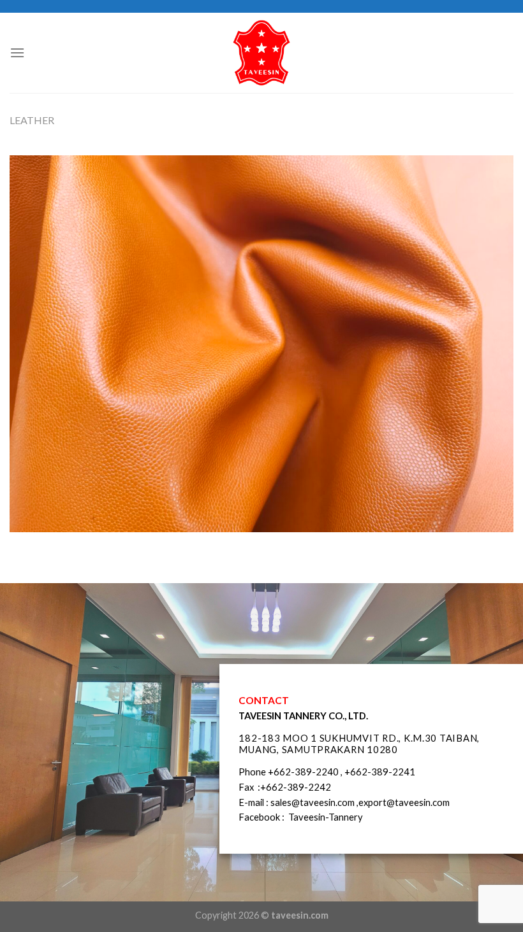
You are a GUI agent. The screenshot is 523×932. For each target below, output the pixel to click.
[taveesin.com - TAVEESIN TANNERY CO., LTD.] (262, 53)
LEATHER (32, 120)
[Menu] (17, 52)
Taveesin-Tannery (325, 817)
